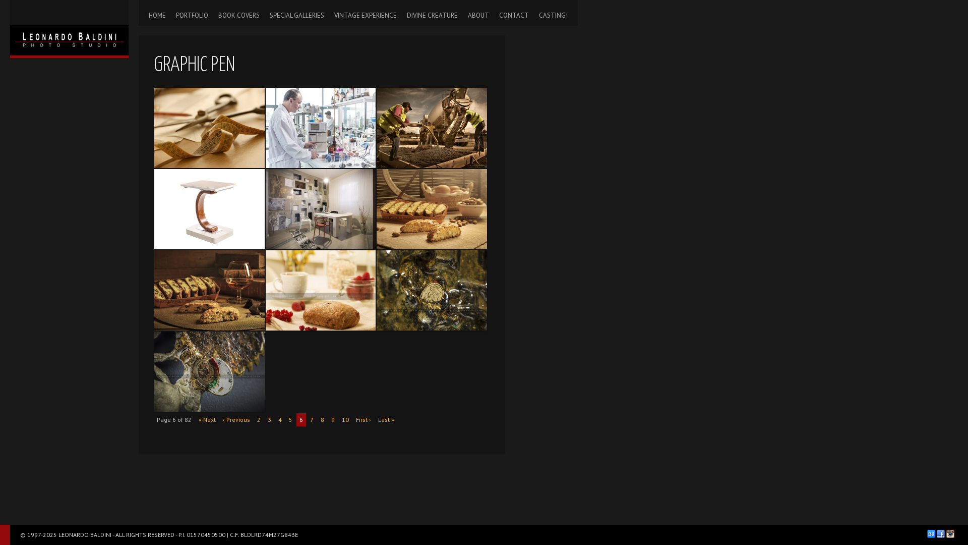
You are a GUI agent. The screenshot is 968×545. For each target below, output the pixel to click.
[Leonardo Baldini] (69, 28)
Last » (386, 419)
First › (363, 419)
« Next (207, 419)
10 (345, 419)
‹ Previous (236, 419)
